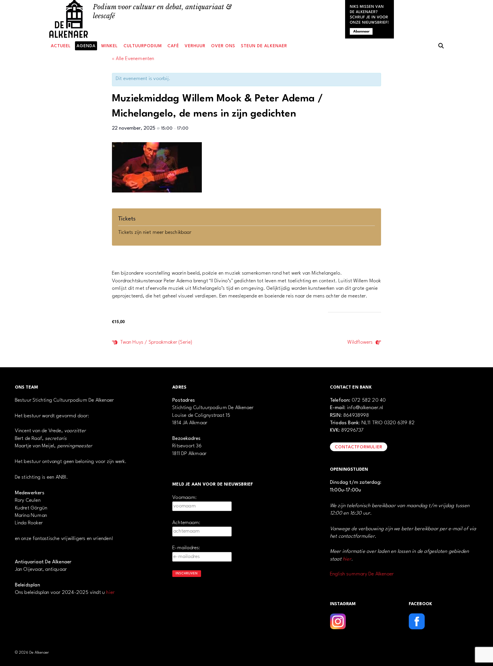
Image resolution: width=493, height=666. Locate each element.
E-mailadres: (186, 548)
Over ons (223, 46)
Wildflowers (360, 342)
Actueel (61, 46)
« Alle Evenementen (133, 58)
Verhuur (195, 46)
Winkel (109, 46)
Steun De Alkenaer (264, 46)
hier (110, 592)
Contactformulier (358, 447)
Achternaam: (186, 522)
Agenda (86, 46)
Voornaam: (184, 497)
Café (173, 46)
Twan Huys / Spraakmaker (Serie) (155, 342)
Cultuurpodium (143, 46)
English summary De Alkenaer (362, 574)
